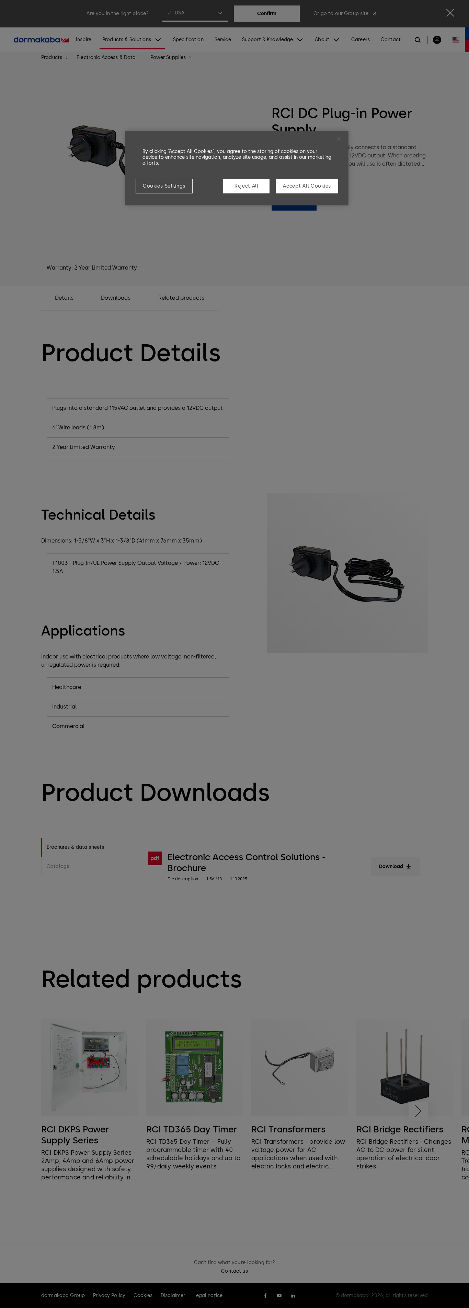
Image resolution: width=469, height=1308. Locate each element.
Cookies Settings (164, 186)
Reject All (247, 186)
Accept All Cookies (307, 186)
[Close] (338, 138)
